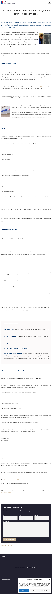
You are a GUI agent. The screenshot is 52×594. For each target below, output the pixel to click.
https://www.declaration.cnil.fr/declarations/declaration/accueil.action (14, 479)
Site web (36, 515)
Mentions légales (6, 579)
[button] (49, 579)
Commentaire (6, 521)
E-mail (20, 515)
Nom (4, 515)
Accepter (24, 590)
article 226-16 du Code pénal (42, 86)
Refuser (34, 590)
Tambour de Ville (25, 567)
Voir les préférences (45, 590)
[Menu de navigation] (49, 2)
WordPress (34, 567)
